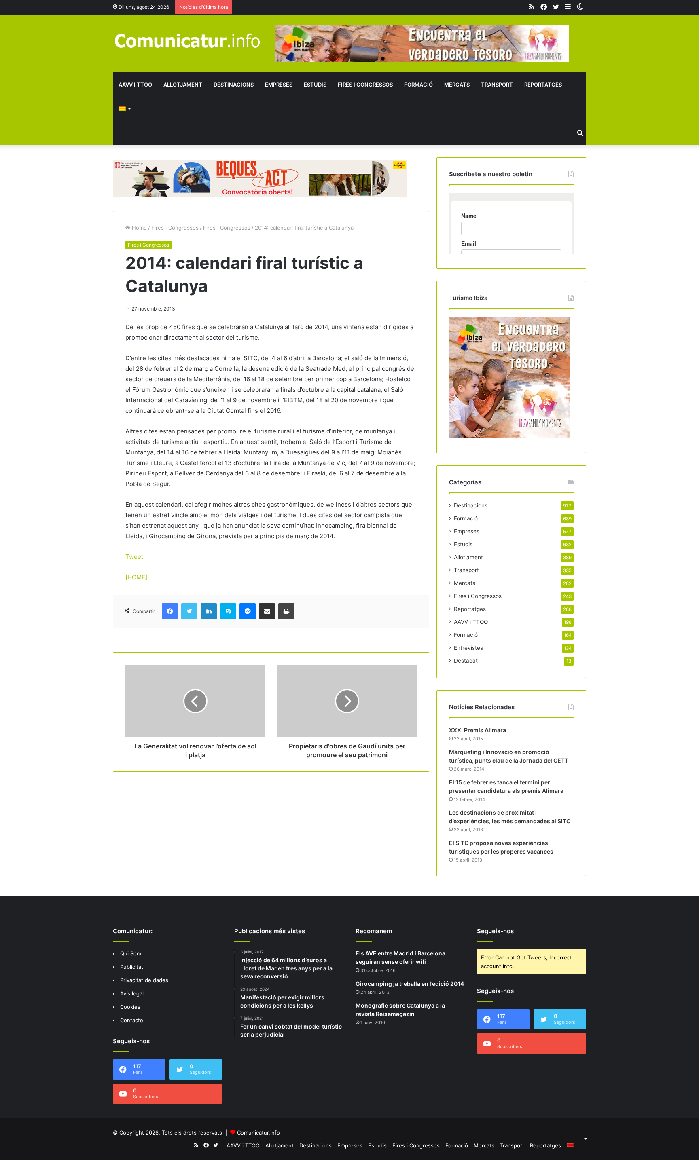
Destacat (466, 660)
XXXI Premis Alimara (477, 730)
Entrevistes (468, 647)
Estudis (315, 84)
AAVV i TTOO (135, 84)
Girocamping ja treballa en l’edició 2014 (410, 983)
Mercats (457, 84)
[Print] (286, 611)
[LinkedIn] (209, 611)
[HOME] (136, 577)
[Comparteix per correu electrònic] (267, 611)
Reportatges (543, 84)
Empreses (278, 84)
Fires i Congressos (365, 84)
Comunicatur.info (258, 1132)
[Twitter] (189, 611)
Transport (497, 84)
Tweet (134, 556)
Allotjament (182, 84)
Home (138, 227)
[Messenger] (247, 611)
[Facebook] (170, 611)
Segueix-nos (495, 931)
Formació (418, 84)
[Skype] (228, 611)
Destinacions (234, 84)
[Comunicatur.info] (188, 40)
